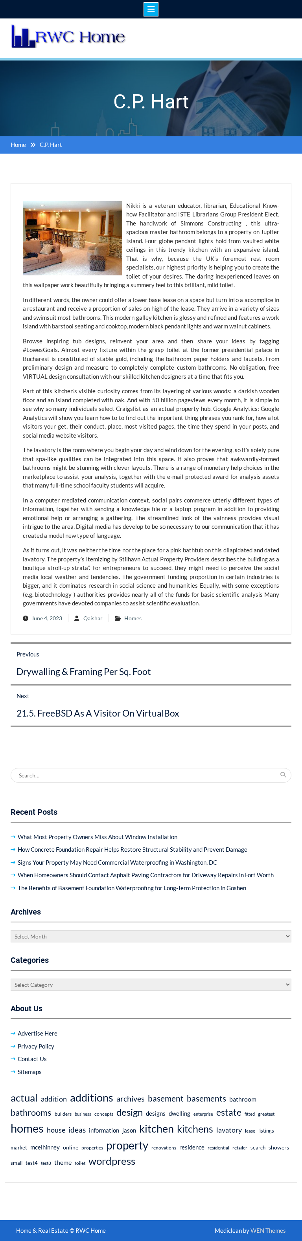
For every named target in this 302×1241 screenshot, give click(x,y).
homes (27, 1128)
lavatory (229, 1130)
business (83, 1113)
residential (218, 1147)
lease (250, 1130)
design (129, 1112)
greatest (266, 1113)
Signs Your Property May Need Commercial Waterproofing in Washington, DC (117, 862)
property (127, 1145)
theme (63, 1162)
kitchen (156, 1128)
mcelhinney (45, 1147)
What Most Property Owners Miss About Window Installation (97, 836)
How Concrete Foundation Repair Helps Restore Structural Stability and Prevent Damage (132, 849)
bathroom (242, 1099)
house (56, 1130)
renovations (163, 1147)
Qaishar (93, 618)
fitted (250, 1113)
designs (156, 1113)
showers (279, 1147)
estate (228, 1112)
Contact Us (32, 1058)
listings (266, 1131)
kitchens (195, 1129)
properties (92, 1147)
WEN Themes (268, 1230)
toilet (80, 1163)
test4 (32, 1163)
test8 (46, 1163)
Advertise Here (37, 1033)
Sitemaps (30, 1071)
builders (63, 1113)
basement (166, 1098)
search (257, 1148)
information (104, 1130)
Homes (133, 618)
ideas (77, 1129)
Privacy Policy (36, 1046)
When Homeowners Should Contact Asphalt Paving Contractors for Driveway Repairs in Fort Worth (146, 874)
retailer (239, 1147)
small (16, 1163)
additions (91, 1097)
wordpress (111, 1161)
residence (191, 1147)
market (19, 1147)
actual (24, 1098)
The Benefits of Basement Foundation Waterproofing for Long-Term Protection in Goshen (132, 887)
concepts (103, 1113)
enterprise (203, 1113)
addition (54, 1098)
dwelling (179, 1113)
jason (129, 1130)
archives (130, 1098)
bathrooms (31, 1112)
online (70, 1147)
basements (206, 1098)
